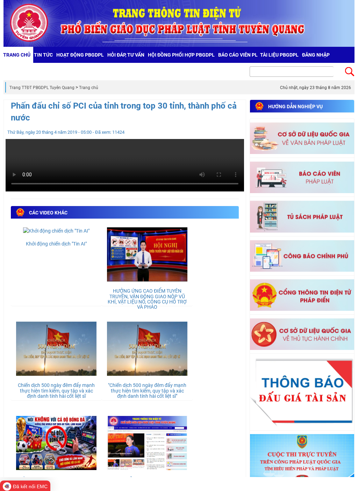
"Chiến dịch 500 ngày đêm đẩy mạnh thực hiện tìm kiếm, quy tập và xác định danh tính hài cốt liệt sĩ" (147, 390)
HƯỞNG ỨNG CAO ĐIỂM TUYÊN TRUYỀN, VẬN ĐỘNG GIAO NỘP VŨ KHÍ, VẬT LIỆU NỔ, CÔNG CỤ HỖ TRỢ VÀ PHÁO (147, 299)
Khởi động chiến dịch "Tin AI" (56, 244)
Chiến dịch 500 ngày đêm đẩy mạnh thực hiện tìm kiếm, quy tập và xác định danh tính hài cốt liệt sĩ (56, 390)
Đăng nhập (316, 55)
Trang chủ (88, 87)
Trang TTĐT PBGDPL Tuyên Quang (41, 87)
